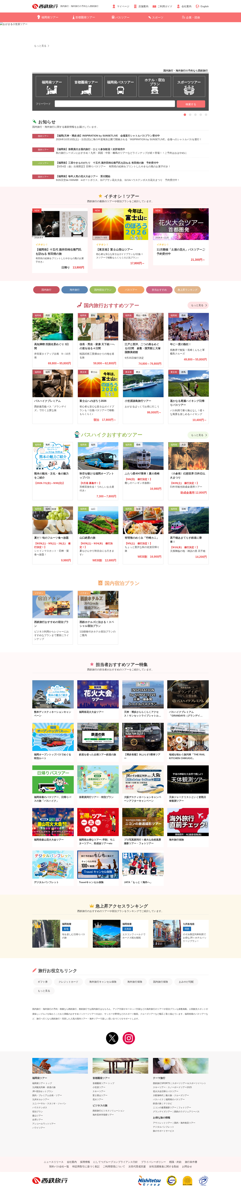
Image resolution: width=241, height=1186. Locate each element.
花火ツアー (98, 1099)
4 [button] (201, 114)
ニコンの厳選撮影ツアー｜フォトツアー (172, 1107)
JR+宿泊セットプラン (42, 1091)
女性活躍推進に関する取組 (164, 1166)
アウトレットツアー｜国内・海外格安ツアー (174, 1123)
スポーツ (157, 17)
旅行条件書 (191, 1161)
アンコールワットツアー (44, 1123)
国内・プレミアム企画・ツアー (47, 1095)
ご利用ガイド (165, 6)
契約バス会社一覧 (59, 1166)
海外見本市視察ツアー (103, 1115)
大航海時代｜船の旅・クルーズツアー (171, 1095)
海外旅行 (75, 289)
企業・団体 (193, 17)
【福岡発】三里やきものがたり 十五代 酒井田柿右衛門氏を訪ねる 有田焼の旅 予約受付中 (107, 162)
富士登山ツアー (100, 1095)
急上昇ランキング (187, 289)
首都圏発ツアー (85, 17)
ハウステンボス (39, 1107)
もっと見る (197, 305)
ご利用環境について (114, 1166)
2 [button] (190, 114)
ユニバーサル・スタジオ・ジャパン (49, 1103)
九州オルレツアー (40, 1099)
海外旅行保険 (134, 981)
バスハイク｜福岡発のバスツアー (169, 1099)
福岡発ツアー (49, 17)
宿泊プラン (37, 1111)
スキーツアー (99, 1091)
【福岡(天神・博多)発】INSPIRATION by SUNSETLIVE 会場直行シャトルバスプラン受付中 (108, 135)
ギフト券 (43, 981)
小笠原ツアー (99, 1087)
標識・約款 (175, 1161)
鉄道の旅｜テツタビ (162, 1103)
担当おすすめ (159, 289)
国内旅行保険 (160, 981)
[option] (120, 59)
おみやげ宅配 (186, 981)
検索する (191, 104)
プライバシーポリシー (153, 1161)
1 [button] (185, 114)
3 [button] (195, 114)
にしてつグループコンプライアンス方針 (115, 1161)
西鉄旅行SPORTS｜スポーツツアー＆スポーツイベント (179, 1083)
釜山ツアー (37, 1115)
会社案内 (186, 6)
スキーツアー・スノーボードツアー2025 (172, 1087)
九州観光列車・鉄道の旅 (44, 1087)
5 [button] (206, 114)
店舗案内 (143, 6)
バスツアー (122, 17)
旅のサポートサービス (163, 1131)
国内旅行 (46, 289)
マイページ (123, 6)
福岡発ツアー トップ (42, 1083)
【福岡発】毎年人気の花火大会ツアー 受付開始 (83, 176)
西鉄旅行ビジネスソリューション (108, 1110)
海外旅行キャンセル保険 (102, 981)
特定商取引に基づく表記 (86, 1166)
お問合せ (187, 1166)
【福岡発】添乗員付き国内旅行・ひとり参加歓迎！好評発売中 (90, 149)
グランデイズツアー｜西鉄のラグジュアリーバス (176, 1111)
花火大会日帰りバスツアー (165, 1091)
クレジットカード (68, 981)
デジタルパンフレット (163, 1127)
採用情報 (85, 1161)
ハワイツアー (38, 1128)
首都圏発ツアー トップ (103, 1083)
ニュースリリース (54, 1161)
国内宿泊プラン (103, 289)
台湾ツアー (37, 1119)
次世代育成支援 (137, 1166)
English (205, 6)
